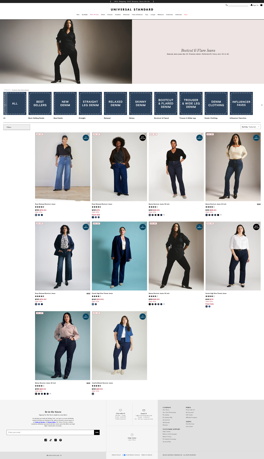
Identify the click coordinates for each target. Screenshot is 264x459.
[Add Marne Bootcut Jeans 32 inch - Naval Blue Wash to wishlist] (259, 134)
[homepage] (132, 9)
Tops (146, 14)
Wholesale (166, 422)
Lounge (153, 14)
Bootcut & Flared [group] (161, 118)
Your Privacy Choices (133, 455)
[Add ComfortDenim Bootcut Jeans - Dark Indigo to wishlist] (145, 313)
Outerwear (178, 14)
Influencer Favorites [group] (238, 118)
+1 (164, 215)
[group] (132, 1)
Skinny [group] (131, 118)
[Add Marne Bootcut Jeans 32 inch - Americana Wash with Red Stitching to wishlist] (88, 313)
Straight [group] (82, 118)
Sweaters (118, 14)
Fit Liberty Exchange (169, 439)
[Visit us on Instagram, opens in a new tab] (55, 440)
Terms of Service (40, 422)
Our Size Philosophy (169, 412)
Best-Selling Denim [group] (36, 118)
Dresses (110, 14)
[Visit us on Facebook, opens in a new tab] (45, 440)
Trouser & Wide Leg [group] (187, 118)
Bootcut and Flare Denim (20, 90)
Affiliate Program (191, 417)
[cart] (261, 5)
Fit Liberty (166, 415)
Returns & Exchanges (170, 434)
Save (185, 14)
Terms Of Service (146, 455)
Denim (103, 14)
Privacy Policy (116, 455)
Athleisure (161, 14)
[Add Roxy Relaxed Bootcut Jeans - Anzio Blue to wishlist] (88, 134)
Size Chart (189, 426)
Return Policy (167, 436)
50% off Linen (94, 14)
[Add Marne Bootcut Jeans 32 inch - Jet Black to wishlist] (202, 224)
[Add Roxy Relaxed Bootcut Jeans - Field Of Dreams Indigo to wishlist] (88, 224)
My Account (190, 412)
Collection (7, 90)
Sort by (249, 127)
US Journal (166, 420)
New (78, 14)
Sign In (255, 5)
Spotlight (85, 14)
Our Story (166, 410)
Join (97, 432)
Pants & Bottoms (137, 14)
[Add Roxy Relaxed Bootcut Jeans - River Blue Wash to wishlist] (145, 134)
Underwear (169, 14)
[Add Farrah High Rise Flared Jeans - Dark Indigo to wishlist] (259, 224)
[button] (110, 1)
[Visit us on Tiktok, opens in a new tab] (50, 440)
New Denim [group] (58, 118)
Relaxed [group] (107, 118)
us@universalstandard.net (144, 415)
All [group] (4, 118)
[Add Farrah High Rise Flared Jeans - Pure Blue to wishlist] (145, 224)
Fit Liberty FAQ (167, 417)
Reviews (165, 425)
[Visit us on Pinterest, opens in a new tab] (60, 440)
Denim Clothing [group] (211, 118)
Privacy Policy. (52, 422)
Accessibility (167, 442)
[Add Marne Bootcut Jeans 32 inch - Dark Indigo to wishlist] (202, 134)
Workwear (126, 14)
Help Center (167, 431)
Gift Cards (189, 415)
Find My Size (190, 424)
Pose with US (190, 410)
